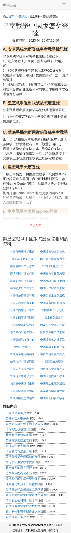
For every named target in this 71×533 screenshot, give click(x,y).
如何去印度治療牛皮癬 (20, 462)
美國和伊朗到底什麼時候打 (23, 478)
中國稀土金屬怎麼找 (52, 383)
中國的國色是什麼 (53, 266)
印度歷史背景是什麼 (19, 451)
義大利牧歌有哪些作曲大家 (23, 511)
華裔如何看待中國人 (52, 354)
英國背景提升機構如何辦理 (23, 456)
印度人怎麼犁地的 (17, 446)
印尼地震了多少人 (17, 517)
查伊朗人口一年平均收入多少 (25, 424)
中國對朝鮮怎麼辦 (53, 361)
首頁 (11, 16)
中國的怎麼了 (22, 347)
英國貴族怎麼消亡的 (19, 440)
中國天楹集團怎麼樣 (52, 295)
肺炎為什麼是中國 (22, 259)
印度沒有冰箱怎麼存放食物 (23, 506)
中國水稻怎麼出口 (53, 317)
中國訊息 (22, 16)
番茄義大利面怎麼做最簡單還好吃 (27, 495)
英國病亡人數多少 (17, 418)
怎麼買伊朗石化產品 (19, 473)
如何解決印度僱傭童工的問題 (25, 489)
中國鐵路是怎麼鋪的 (22, 398)
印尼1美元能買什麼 (18, 429)
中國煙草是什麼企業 (52, 347)
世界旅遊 (9, 4)
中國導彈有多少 (16, 413)
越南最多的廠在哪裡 (19, 467)
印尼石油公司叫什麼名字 (22, 500)
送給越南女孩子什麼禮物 (22, 484)
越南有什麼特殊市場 (19, 435)
